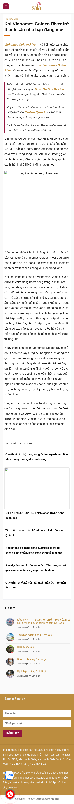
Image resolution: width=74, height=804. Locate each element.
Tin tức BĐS (10, 759)
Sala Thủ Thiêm (39, 764)
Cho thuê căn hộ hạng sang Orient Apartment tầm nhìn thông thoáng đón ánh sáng (36, 457)
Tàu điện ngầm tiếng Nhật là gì (35, 634)
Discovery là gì (26, 646)
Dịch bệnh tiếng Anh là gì (31, 671)
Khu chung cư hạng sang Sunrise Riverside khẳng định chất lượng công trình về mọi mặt (33, 550)
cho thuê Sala (52, 749)
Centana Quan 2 (35, 112)
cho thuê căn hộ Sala (30, 749)
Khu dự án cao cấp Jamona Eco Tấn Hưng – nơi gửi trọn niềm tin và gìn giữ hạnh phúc (35, 568)
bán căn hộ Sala (60, 754)
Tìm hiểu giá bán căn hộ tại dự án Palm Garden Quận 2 (34, 533)
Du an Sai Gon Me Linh (49, 89)
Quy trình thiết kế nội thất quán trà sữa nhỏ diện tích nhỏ (35, 585)
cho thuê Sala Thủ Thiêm (34, 754)
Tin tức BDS (11, 19)
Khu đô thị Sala (27, 759)
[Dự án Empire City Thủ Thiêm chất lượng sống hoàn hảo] (37, 487)
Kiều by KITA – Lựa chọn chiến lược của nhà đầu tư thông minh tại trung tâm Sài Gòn (43, 621)
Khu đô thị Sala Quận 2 (51, 759)
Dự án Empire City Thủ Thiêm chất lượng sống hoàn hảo (34, 515)
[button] (6, 6)
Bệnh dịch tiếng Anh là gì (31, 659)
